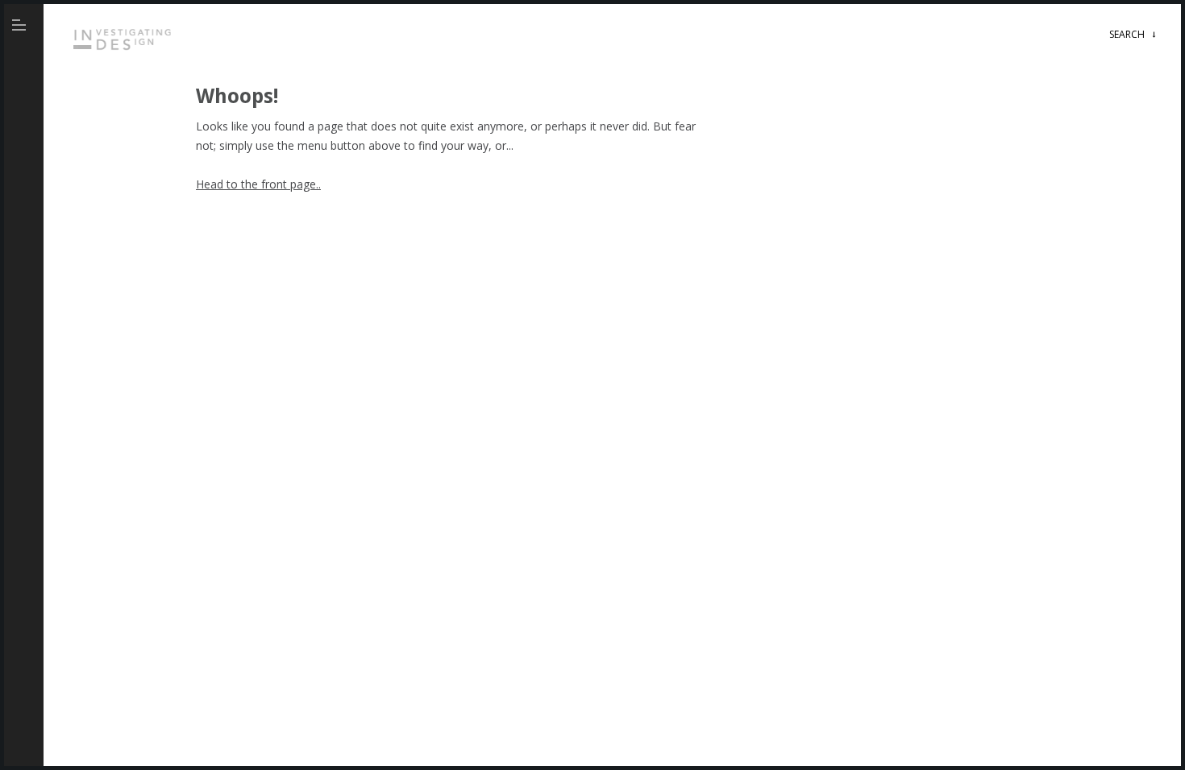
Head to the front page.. (258, 184)
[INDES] (124, 53)
